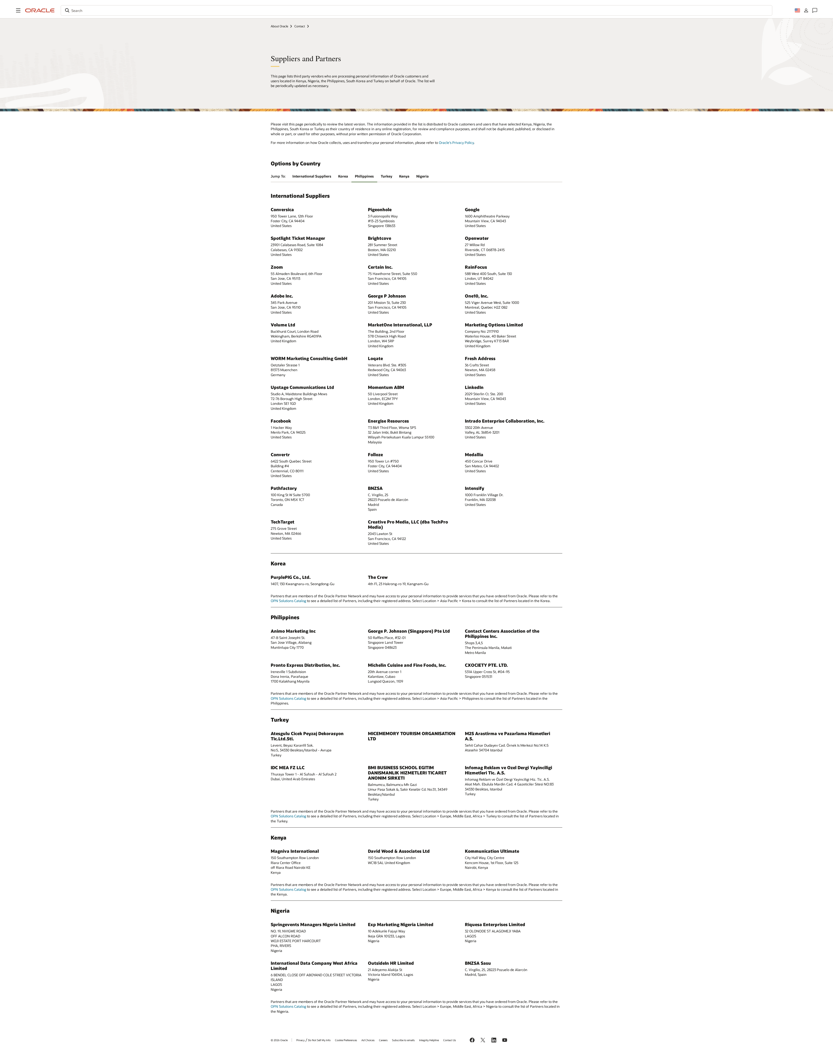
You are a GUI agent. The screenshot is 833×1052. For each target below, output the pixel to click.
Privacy (300, 1040)
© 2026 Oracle (279, 1040)
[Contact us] (814, 10)
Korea (343, 176)
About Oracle (279, 26)
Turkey (386, 176)
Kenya (404, 176)
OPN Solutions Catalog (288, 600)
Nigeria (422, 176)
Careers (383, 1040)
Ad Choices (368, 1040)
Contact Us (449, 1040)
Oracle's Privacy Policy (456, 142)
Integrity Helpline (429, 1040)
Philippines (364, 176)
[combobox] (416, 10)
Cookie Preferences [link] (346, 1040)
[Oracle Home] (40, 10)
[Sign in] (806, 10)
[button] (18, 10)
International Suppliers (311, 176)
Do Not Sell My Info (319, 1040)
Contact (299, 26)
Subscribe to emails (403, 1040)
